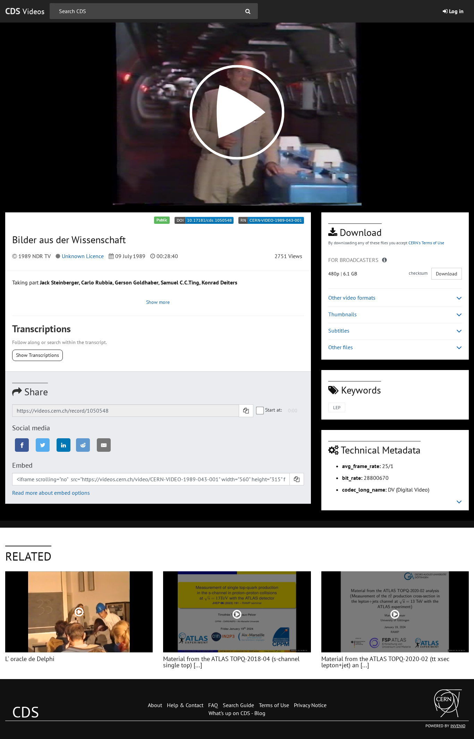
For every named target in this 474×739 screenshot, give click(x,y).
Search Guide (238, 705)
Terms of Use (274, 705)
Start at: (273, 410)
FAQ (213, 705)
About (155, 705)
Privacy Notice (310, 705)
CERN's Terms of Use (426, 242)
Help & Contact (185, 705)
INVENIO (457, 725)
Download (446, 274)
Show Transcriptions (37, 355)
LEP (336, 408)
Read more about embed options (51, 492)
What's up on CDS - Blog (237, 713)
